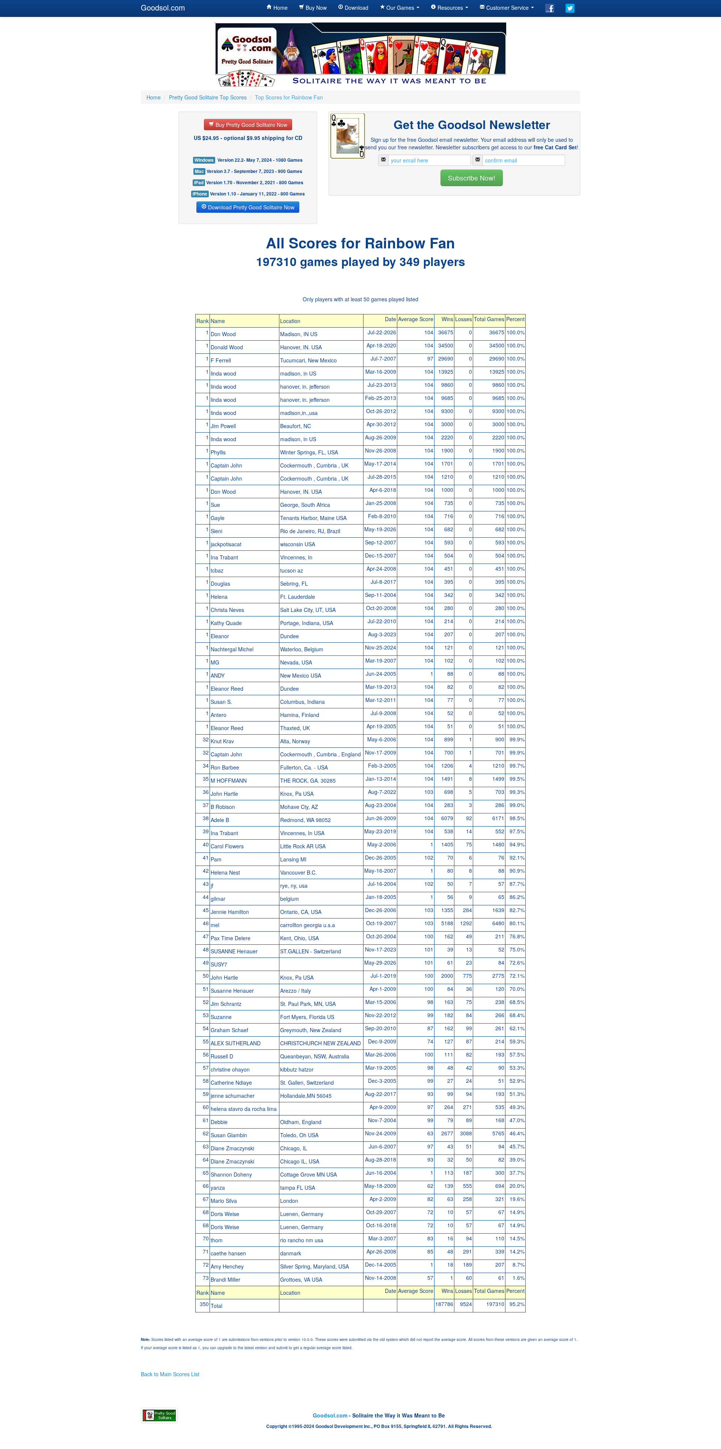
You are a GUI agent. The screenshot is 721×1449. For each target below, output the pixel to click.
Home (280, 7)
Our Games (400, 7)
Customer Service (507, 7)
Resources (450, 7)
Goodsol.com (163, 7)
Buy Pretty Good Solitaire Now (250, 124)
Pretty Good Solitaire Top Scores (208, 97)
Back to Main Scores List (170, 1374)
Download (355, 7)
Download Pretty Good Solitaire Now (250, 207)
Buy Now (315, 7)
